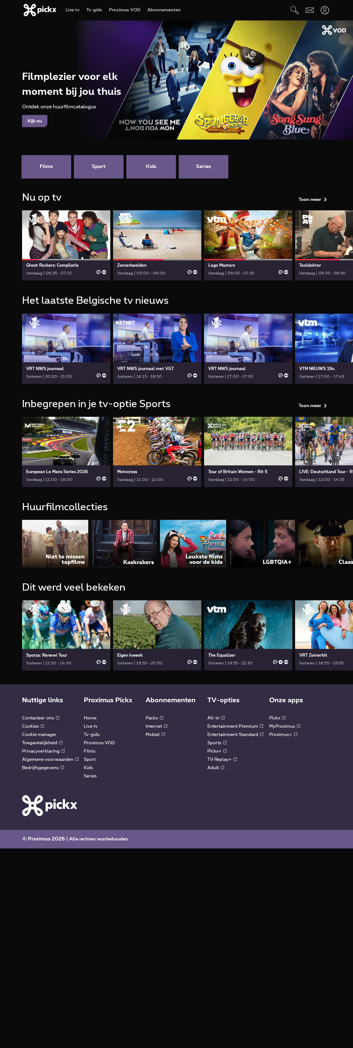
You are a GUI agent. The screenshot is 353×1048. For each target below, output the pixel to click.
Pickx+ (215, 751)
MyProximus (282, 726)
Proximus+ (281, 734)
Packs (152, 718)
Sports (215, 743)
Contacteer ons (38, 718)
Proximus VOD (99, 743)
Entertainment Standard (233, 734)
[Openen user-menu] (324, 10)
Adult (213, 768)
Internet (154, 726)
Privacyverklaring (41, 751)
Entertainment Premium (233, 726)
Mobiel (153, 734)
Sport (90, 759)
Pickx (275, 718)
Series (90, 776)
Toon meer (310, 199)
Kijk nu (35, 121)
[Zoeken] (294, 10)
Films (89, 751)
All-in (214, 718)
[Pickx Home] (49, 805)
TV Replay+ (220, 759)
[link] (66, 245)
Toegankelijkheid (40, 743)
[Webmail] (309, 10)
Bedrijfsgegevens (41, 768)
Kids (88, 768)
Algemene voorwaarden (48, 759)
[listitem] (55, 543)
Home (90, 718)
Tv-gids (92, 734)
